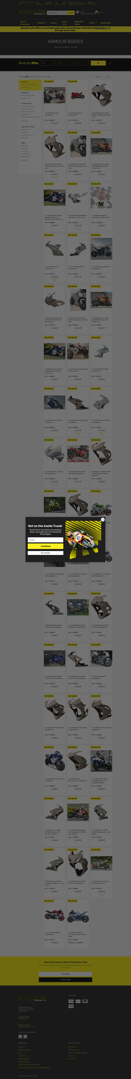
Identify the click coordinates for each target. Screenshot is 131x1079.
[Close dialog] (103, 519)
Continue (45, 546)
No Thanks (45, 553)
